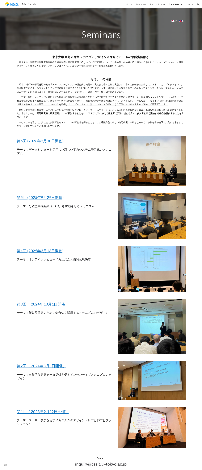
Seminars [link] (174, 4)
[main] (101, 21)
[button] (198, 4)
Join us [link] (189, 4)
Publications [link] (156, 4)
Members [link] (141, 4)
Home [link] (129, 4)
